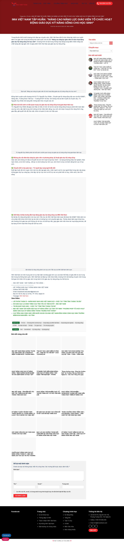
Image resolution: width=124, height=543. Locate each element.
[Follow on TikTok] (93, 526)
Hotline (5, 539)
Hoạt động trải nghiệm (67, 322)
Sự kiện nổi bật (22, 325)
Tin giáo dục (38, 325)
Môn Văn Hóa (69, 526)
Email (40, 484)
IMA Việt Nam (23, 296)
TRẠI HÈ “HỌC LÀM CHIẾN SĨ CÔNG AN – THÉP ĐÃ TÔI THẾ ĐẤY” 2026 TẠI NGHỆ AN (103, 68)
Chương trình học (61, 3)
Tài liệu (30, 325)
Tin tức (84, 3)
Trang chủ (37, 3)
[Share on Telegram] (24, 319)
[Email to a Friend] (16, 319)
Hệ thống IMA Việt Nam (46, 523)
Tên (15, 484)
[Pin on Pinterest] (18, 319)
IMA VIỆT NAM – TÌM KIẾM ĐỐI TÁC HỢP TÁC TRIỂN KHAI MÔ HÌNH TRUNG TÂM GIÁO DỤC (103, 116)
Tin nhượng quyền (49, 325)
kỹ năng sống (36, 329)
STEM (14, 325)
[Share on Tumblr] (22, 319)
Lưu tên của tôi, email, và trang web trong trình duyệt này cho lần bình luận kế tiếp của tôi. (43, 491)
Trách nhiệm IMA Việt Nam (47, 520)
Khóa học (74, 3)
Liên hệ (91, 3)
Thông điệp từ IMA (45, 518)
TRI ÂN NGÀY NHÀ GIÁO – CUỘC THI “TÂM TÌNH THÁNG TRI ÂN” (34, 306)
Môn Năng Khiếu (70, 529)
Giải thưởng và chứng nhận (47, 526)
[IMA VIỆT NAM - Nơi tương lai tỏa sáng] (19, 4)
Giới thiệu (46, 3)
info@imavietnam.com (100, 523)
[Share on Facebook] (12, 319)
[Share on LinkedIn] (20, 319)
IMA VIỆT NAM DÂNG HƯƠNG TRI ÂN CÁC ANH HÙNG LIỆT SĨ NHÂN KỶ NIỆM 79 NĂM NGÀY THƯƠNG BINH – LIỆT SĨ (103, 61)
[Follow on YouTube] (96, 526)
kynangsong (45, 329)
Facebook (6, 535)
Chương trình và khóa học (34, 322)
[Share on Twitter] (14, 319)
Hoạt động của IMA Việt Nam (51, 322)
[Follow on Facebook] (90, 526)
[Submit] (111, 43)
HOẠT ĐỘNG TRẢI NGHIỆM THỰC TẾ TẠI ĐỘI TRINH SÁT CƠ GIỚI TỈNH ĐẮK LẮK (102, 123)
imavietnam (27, 329)
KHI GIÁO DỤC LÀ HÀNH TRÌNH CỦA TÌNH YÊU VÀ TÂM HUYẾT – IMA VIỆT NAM (39, 304)
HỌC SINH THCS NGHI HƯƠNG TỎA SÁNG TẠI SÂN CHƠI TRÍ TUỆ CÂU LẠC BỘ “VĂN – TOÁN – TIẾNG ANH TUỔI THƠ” (103, 76)
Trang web (65, 484)
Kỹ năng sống (79, 322)
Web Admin (70, 26)
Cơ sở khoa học (44, 515)
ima (21, 329)
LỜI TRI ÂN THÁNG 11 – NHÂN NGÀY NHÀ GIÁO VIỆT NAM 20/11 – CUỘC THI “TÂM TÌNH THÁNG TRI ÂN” (47, 301)
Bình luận (16, 469)
